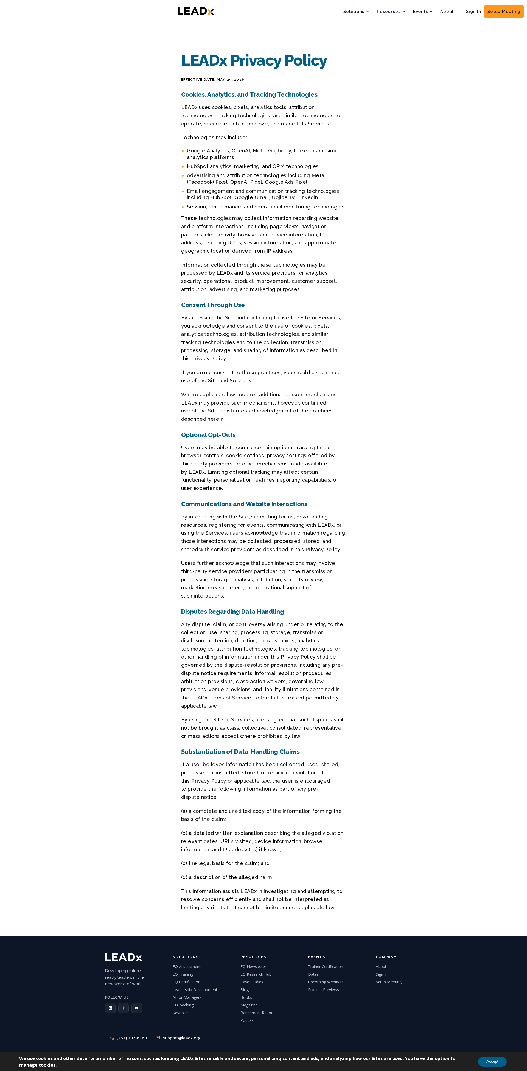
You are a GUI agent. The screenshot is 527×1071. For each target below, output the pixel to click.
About (447, 11)
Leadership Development (195, 989)
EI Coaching (183, 1005)
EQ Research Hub (255, 974)
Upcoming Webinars (326, 981)
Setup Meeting (503, 11)
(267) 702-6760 (132, 1038)
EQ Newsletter (253, 966)
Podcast (247, 1020)
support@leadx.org (181, 1038)
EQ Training (183, 974)
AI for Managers (187, 997)
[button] (110, 1008)
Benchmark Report (257, 1012)
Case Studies (251, 981)
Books (246, 997)
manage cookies (37, 1065)
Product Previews (323, 989)
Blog (244, 989)
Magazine (249, 1005)
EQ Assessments (188, 966)
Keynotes (181, 1012)
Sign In (473, 11)
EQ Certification (186, 981)
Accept (492, 1061)
